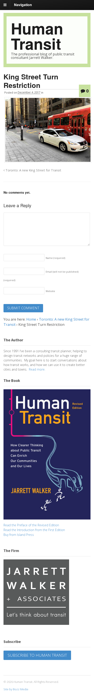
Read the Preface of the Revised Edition (31, 525)
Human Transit (37, 36)
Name (55, 258)
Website (50, 291)
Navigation (23, 4)
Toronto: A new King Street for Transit (33, 170)
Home (31, 319)
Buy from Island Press (18, 535)
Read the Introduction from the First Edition (34, 530)
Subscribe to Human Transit (37, 655)
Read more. (37, 369)
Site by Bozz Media (15, 689)
